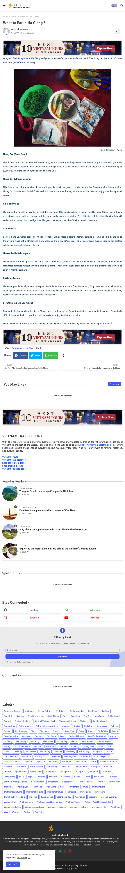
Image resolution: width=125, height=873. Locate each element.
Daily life (88, 726)
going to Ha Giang (31, 58)
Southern (113, 776)
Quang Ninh (65, 771)
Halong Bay (62, 741)
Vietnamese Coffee (12, 807)
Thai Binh (8, 787)
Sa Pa (21, 776)
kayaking (18, 751)
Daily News (101, 726)
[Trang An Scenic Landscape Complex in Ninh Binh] (10, 493)
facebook (34, 610)
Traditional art (98, 787)
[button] (114, 5)
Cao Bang (99, 716)
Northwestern (36, 766)
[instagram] (70, 851)
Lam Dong (70, 751)
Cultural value (25, 726)
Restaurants (9, 776)
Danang (7, 731)
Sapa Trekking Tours (12, 465)
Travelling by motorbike (14, 797)
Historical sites (104, 741)
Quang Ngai (50, 771)
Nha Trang (53, 761)
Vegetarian (80, 797)
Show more (114, 384)
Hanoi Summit (87, 741)
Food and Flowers (76, 736)
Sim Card (53, 776)
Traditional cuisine (34, 792)
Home (5, 16)
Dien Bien (44, 731)
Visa (6, 812)
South (87, 776)
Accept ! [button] (13, 864)
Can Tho (87, 716)
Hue (109, 746)
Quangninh (93, 771)
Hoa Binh (38, 746)
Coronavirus (9, 726)
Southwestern (37, 781)
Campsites (75, 716)
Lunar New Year (11, 756)
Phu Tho (108, 766)
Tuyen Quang (47, 797)
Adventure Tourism (12, 711)
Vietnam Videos (73, 802)
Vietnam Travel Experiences (49, 802)
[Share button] (62, 355)
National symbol (101, 756)
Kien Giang (45, 751)
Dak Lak (114, 726)
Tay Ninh (101, 781)
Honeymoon (89, 746)
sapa (30, 776)
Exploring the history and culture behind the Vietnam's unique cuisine (57, 548)
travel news (100, 792)
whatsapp (95, 610)
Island (6, 751)
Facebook (22, 355)
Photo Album (81, 766)
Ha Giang (30, 348)
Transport (71, 792)
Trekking (33, 797)
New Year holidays (12, 761)
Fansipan (26, 736)
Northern (8, 766)
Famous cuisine (11, 736)
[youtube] (65, 851)
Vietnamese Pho (99, 807)
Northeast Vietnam (108, 761)
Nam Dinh (85, 756)
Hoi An (63, 746)
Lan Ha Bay (84, 751)
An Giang (29, 711)
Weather (16, 812)
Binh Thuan (53, 716)
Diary (33, 731)
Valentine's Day (64, 797)
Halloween (48, 741)
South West (99, 776)
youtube (95, 617)
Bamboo (20, 716)
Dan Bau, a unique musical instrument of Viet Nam (47, 510)
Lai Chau (58, 751)
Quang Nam (35, 771)
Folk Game (51, 736)
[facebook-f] (55, 851)
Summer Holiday (85, 781)
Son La (77, 776)
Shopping (40, 776)
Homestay (75, 746)
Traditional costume (13, 792)
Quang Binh (20, 771)
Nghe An (28, 761)
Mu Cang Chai (70, 756)
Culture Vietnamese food (47, 726)
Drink (81, 731)
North (13, 16)
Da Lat (77, 726)
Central (7, 721)
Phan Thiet (66, 766)
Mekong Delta (41, 756)
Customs (66, 726)
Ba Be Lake (61, 711)
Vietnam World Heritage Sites (97, 802)
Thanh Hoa (37, 787)
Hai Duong (21, 741)
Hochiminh (51, 746)
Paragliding (52, 766)
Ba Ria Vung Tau (77, 711)
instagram (34, 617)
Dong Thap (70, 731)
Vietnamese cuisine (57, 807)
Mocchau (56, 756)
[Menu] (4, 6)
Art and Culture (45, 711)
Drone (91, 731)
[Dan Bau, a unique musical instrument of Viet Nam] (10, 512)
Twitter (37, 355)
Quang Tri (79, 771)
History (7, 746)
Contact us (58, 865)
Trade (85, 787)
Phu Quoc (95, 766)
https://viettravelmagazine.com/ (95, 444)
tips (62, 787)
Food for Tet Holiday (97, 736)
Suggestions (67, 781)
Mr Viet (83, 865)
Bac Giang (92, 711)
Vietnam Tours (26, 802)
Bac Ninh (8, 716)
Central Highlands (23, 721)
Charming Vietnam (67, 721)
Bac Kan (105, 711)
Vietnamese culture (79, 807)
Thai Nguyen (22, 787)
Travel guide (85, 792)
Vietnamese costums (34, 807)
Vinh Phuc (115, 807)
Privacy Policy (71, 865)
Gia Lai (113, 736)
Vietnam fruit (10, 802)
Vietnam (93, 797)
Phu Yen (7, 771)
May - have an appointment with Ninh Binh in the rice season (53, 529)
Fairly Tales (103, 731)
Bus (64, 716)
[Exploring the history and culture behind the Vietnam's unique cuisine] (10, 550)
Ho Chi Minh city (22, 746)
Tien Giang (51, 787)
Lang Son (97, 751)
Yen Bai (38, 812)
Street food (53, 781)
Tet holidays (114, 781)
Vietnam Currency (109, 797)
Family (115, 731)
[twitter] (60, 851)
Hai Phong (34, 741)
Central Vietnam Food (45, 721)
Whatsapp (52, 355)
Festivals (39, 736)
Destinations (17, 348)
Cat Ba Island (114, 716)
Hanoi (74, 741)
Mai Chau (26, 756)
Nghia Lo (41, 761)
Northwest (21, 766)
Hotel (101, 746)
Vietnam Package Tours (14, 468)
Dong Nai (57, 731)
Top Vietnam (73, 787)
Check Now (22, 857)
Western (27, 812)
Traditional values (55, 792)
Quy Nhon (106, 771)
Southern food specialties (15, 781)
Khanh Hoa (31, 751)
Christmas (84, 721)
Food (62, 736)
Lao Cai (109, 751)
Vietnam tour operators (14, 459)
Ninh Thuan (81, 761)
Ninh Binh (66, 761)
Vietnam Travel (10, 456)
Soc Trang (65, 776)
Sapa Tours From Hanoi (14, 462)
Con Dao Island (100, 721)
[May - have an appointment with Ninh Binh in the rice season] (10, 531)
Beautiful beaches (36, 716)
